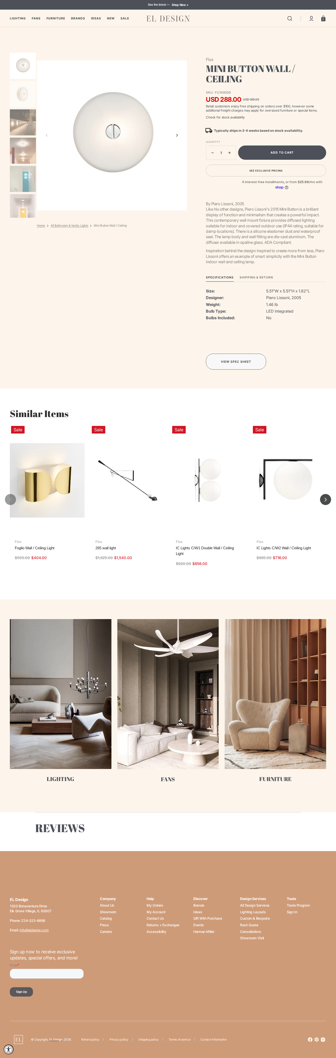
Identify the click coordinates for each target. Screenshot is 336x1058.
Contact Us (155, 918)
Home (41, 225)
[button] (290, 18)
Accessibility (156, 931)
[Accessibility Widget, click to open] (9, 1049)
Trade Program (298, 905)
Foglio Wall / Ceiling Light (34, 548)
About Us (107, 905)
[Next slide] (177, 135)
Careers (106, 931)
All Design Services (255, 905)
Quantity (213, 141)
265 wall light (105, 548)
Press (104, 925)
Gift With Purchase (207, 918)
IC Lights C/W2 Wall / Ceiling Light (284, 548)
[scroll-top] (325, 1032)
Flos (18, 542)
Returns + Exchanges (163, 925)
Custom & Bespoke (255, 918)
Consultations (250, 931)
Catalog (106, 918)
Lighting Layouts (253, 912)
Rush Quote (249, 925)
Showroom (108, 912)
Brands (198, 905)
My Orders (155, 905)
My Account (156, 912)
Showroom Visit (252, 938)
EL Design (55, 1039)
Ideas (197, 912)
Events (198, 925)
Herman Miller (203, 931)
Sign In (292, 912)
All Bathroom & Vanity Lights (69, 225)
